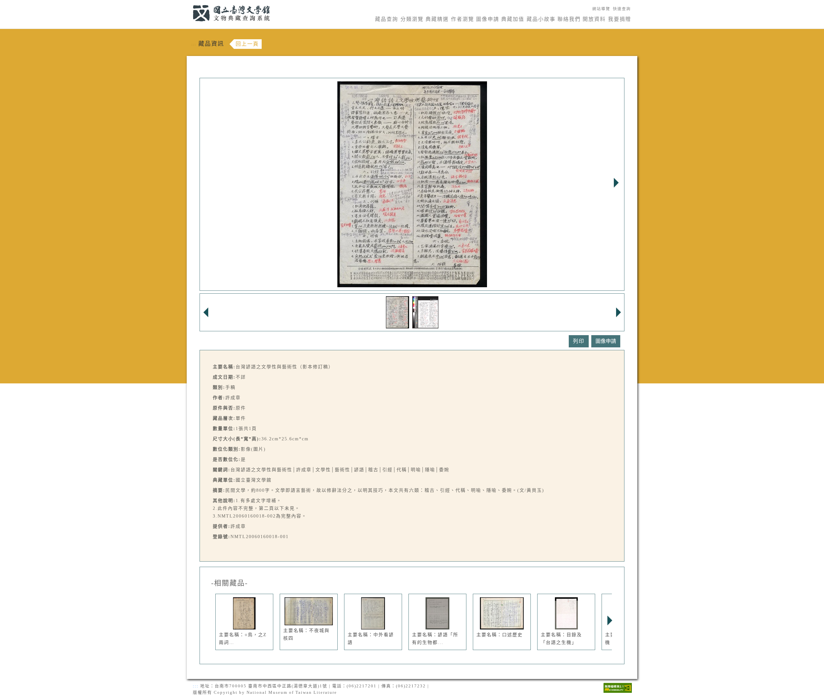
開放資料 (594, 19)
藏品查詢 (386, 19)
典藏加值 (512, 19)
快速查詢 (622, 9)
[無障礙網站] (618, 687)
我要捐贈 (619, 19)
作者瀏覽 (462, 19)
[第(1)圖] (397, 312)
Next (616, 183)
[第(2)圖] (425, 312)
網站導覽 (601, 9)
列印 (579, 341)
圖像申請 (487, 19)
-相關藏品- (229, 583)
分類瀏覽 (412, 19)
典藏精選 (437, 19)
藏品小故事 (541, 19)
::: (189, 3)
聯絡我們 (569, 19)
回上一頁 (247, 44)
